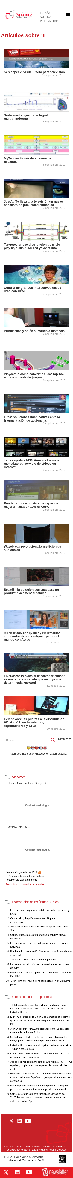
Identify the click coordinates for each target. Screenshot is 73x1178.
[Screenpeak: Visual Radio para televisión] (36, 58)
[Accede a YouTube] (29, 1172)
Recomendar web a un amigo (21, 879)
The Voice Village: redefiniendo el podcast (33, 959)
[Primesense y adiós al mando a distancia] (36, 317)
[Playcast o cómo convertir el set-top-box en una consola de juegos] (36, 360)
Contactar (62, 1150)
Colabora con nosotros (18, 1150)
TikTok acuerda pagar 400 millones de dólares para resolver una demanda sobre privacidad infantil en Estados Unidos (38, 1009)
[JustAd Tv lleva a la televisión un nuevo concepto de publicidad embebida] (36, 187)
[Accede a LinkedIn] (17, 1172)
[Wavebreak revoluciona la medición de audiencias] (36, 532)
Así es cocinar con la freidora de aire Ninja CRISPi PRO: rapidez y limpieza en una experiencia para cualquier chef (41, 1065)
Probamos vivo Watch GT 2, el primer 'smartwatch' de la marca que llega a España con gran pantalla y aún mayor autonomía (41, 1077)
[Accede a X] (6, 1172)
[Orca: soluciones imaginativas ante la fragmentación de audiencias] (36, 403)
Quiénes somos (33, 1146)
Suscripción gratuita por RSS (22, 872)
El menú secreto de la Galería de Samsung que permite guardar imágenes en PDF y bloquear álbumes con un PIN (40, 1020)
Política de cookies (13, 1146)
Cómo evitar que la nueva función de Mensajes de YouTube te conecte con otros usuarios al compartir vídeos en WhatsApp (38, 1097)
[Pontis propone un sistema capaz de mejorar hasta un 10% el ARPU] (36, 489)
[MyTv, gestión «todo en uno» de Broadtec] (36, 144)
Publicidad (48, 1146)
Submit (53, 739)
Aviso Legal (62, 1146)
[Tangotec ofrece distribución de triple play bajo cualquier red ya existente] (36, 231)
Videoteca (18, 777)
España (45, 13)
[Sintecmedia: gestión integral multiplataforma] (36, 101)
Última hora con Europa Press (32, 997)
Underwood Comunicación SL (25, 1160)
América (45, 17)
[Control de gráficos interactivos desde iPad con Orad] (36, 274)
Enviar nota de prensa (43, 1150)
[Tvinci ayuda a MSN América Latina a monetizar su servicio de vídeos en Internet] (36, 446)
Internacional (50, 21)
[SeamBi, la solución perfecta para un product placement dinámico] (36, 576)
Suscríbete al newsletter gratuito (25, 884)
